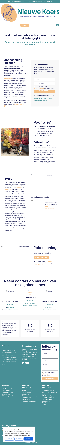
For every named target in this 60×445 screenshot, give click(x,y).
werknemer (8, 189)
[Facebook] (23, 363)
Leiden (35, 264)
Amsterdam (37, 263)
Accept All (29, 438)
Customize (9, 438)
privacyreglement (39, 88)
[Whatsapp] (28, 363)
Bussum (49, 263)
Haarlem (49, 261)
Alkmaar (40, 264)
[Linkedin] (26, 363)
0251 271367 (33, 354)
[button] (57, 25)
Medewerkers (8, 78)
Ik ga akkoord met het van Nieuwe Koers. (48, 374)
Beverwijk (43, 263)
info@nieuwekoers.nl (28, 356)
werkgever (19, 187)
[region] (19, 434)
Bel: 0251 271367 (40, 98)
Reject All (19, 438)
